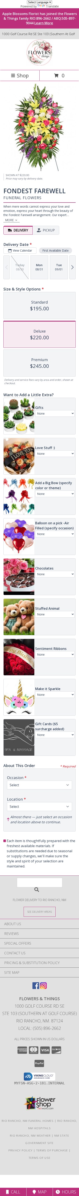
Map (41, 1192)
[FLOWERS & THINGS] (39, 64)
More (9, 220)
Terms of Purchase (52, 1150)
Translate (52, 6)
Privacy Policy (20, 1150)
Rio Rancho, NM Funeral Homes (28, 1121)
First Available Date (55, 250)
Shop (23, 75)
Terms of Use (40, 1158)
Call (14, 1192)
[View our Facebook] (35, 987)
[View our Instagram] (43, 987)
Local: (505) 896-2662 (39, 1028)
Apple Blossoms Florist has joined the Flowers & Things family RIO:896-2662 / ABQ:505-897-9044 (39, 18)
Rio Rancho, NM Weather (30, 1135)
